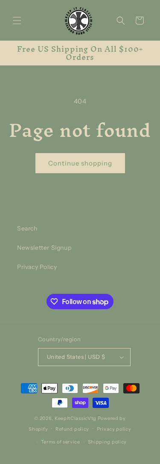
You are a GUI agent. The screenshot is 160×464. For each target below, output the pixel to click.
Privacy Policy (37, 267)
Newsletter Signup (44, 247)
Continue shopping (80, 163)
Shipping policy (107, 442)
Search (27, 228)
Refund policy (72, 429)
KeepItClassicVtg (75, 418)
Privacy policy (114, 429)
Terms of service (60, 442)
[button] (17, 20)
